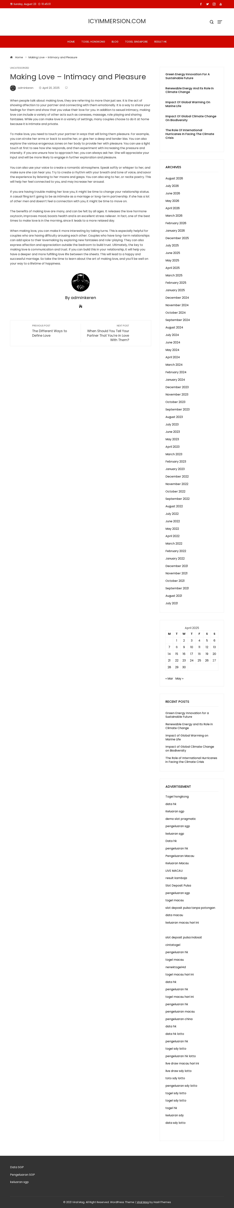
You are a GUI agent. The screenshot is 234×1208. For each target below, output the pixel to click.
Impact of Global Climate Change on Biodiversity (190, 118)
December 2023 (177, 387)
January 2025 (175, 290)
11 (199, 647)
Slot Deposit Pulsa (178, 885)
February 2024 (175, 372)
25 (199, 660)
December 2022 (177, 476)
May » (179, 678)
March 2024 (174, 365)
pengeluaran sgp (177, 826)
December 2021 (176, 566)
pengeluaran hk (176, 848)
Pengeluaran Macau (179, 856)
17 (191, 654)
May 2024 (172, 350)
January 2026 (175, 231)
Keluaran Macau (177, 863)
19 (207, 654)
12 (207, 647)
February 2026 (175, 223)
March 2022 (173, 543)
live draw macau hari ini (182, 1063)
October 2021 (175, 581)
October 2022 (175, 491)
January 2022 (175, 558)
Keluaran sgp (174, 811)
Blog (115, 41)
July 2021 (171, 603)
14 (169, 654)
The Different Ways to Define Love (49, 331)
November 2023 (176, 394)
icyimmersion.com (117, 21)
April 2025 (172, 268)
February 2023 (175, 461)
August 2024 (174, 327)
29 (176, 667)
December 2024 (177, 298)
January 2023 (175, 469)
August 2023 (174, 417)
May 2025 (172, 260)
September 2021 (177, 588)
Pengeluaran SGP (22, 1175)
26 (207, 660)
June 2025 (172, 253)
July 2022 (172, 514)
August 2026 (174, 178)
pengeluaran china (179, 1019)
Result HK (160, 41)
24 (192, 660)
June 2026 (172, 193)
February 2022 (175, 551)
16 (184, 654)
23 (184, 660)
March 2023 (173, 454)
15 (176, 654)
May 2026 (172, 201)
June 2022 (172, 521)
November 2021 (176, 573)
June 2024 (172, 342)
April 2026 (172, 208)
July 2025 (172, 245)
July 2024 (172, 335)
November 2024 (177, 305)
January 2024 (175, 380)
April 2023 (172, 447)
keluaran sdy (174, 1115)
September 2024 (177, 320)
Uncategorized (19, 68)
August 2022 (174, 506)
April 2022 (172, 536)
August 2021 (173, 596)
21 (169, 660)
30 (184, 667)
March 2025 (173, 275)
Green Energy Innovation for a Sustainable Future (187, 76)
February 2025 (175, 283)
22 (176, 660)
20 (214, 654)
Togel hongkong (93, 41)
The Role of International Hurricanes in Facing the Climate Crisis (189, 134)
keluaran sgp (174, 834)
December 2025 (177, 238)
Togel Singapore (136, 41)
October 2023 (175, 402)
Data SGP (17, 1167)
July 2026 (172, 186)
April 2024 (172, 357)
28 (169, 667)
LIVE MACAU (174, 871)
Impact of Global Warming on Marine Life (187, 104)
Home (71, 41)
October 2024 (175, 313)
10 (191, 647)
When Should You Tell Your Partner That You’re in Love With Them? (108, 333)
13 (214, 647)
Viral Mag (143, 1202)
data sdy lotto (175, 1123)
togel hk (171, 1108)
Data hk (171, 841)
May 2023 (172, 439)
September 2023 (177, 409)
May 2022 (172, 529)
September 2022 (177, 499)
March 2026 (173, 216)
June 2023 (172, 432)
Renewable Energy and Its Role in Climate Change (189, 90)
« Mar (169, 678)
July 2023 (172, 424)
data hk (170, 804)
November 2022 (176, 484)
